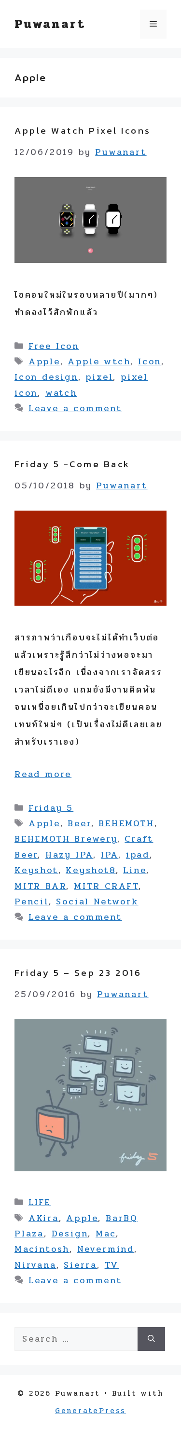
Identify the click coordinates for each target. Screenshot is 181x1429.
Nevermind (105, 1249)
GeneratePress (90, 1410)
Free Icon (53, 346)
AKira (43, 1218)
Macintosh (42, 1249)
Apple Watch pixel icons (82, 131)
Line (134, 870)
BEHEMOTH (126, 823)
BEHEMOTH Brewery (65, 839)
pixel (99, 377)
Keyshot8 (90, 870)
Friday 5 (50, 808)
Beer (79, 823)
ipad (138, 854)
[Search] (151, 1339)
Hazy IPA (69, 854)
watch (61, 393)
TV (112, 1265)
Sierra (80, 1265)
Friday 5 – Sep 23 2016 (77, 973)
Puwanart (49, 23)
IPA (109, 854)
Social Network (97, 901)
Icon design (46, 377)
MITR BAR (40, 886)
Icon (149, 361)
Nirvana (35, 1265)
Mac (106, 1233)
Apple (44, 361)
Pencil (31, 901)
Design (70, 1233)
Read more (42, 774)
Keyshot (36, 870)
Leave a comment (75, 408)
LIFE (39, 1202)
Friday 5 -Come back (72, 464)
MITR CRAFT (106, 886)
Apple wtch (99, 361)
